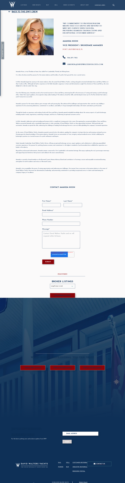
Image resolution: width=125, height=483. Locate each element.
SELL (56, 5)
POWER (60, 466)
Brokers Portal (79, 471)
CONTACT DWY (100, 5)
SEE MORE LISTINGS (62, 295)
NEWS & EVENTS (69, 5)
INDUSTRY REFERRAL (80, 466)
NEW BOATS (36, 5)
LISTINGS (24, 5)
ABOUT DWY (84, 5)
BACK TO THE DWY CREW (25, 12)
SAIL (59, 462)
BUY (47, 5)
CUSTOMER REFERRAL (80, 462)
